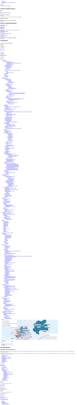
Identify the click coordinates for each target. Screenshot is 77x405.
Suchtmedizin (7, 97)
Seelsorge (6, 196)
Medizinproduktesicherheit (8, 219)
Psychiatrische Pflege (11, 184)
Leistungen (3, 77)
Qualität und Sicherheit (6, 217)
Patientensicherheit (9, 67)
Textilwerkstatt (10, 136)
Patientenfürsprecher (7, 191)
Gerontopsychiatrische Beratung (12, 88)
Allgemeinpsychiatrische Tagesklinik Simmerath (13, 164)
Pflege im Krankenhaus (6, 122)
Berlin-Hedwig (5, 223)
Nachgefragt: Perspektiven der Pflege (10, 126)
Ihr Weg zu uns (3, 386)
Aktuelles (5, 74)
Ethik (5, 69)
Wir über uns (5, 234)
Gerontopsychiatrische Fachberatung (11, 125)
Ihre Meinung (5, 197)
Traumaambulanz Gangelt (8, 119)
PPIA (4, 207)
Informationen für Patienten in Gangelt (10, 181)
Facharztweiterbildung (6, 202)
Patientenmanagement (11, 183)
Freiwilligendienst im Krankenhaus (9, 209)
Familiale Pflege (7, 190)
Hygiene (8, 68)
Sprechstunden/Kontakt (10, 84)
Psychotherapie (7, 90)
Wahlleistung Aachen (8, 130)
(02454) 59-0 (2, 57)
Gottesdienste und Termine (10, 72)
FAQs (6, 316)
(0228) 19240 (2, 38)
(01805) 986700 (2, 36)
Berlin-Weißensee (6, 224)
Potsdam (5, 229)
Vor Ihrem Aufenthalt (9, 182)
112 (0, 13)
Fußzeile (3, 3)
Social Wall (6, 243)
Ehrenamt (6, 171)
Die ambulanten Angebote (10, 137)
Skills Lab (5, 203)
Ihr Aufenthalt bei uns (6, 175)
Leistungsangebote (9, 79)
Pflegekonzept (7, 123)
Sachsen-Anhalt (6, 231)
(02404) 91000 (2, 30)
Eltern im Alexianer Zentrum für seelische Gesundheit (12, 189)
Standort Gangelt (6, 105)
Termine (6, 75)
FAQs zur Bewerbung (8, 300)
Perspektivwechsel (7, 292)
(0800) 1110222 (2, 28)
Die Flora (9, 139)
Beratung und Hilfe (6, 187)
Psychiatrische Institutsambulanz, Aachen (10, 276)
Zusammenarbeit (6, 215)
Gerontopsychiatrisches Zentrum (9, 255)
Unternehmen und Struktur (8, 65)
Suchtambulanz (9, 121)
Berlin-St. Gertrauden (6, 222)
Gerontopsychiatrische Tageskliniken (9, 167)
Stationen (9, 80)
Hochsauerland (5, 225)
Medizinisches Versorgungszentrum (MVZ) (10, 114)
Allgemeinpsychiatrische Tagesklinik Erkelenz (12, 166)
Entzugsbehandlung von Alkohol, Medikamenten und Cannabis (16, 98)
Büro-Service (10, 134)
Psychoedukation (10, 82)
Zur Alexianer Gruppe (4, 399)
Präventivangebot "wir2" (8, 195)
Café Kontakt (10, 138)
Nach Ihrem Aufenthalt (10, 180)
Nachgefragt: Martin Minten (10, 62)
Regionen (3, 220)
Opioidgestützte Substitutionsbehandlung (12, 102)
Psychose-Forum (7, 194)
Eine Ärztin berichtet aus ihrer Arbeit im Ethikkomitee (13, 70)
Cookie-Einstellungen (4, 403)
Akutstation (6, 250)
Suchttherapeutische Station (8, 109)
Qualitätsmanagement (8, 218)
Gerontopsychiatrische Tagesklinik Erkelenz (12, 169)
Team (7, 71)
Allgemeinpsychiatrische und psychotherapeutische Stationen (13, 106)
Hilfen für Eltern (9, 124)
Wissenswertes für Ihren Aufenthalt (12, 185)
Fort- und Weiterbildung (7, 201)
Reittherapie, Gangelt (8, 151)
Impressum (3, 401)
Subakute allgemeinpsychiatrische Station (10, 253)
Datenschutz (3, 402)
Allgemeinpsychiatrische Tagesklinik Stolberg (12, 165)
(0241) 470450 (2, 34)
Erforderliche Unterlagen (11, 179)
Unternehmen (3, 60)
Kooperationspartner (7, 211)
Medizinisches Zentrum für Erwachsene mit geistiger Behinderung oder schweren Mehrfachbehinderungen (18, 111)
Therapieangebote (6, 267)
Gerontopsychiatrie (7, 107)
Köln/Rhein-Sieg (6, 226)
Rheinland (5, 230)
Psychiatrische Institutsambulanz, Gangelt (10, 159)
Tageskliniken (10, 81)
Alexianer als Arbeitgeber (7, 298)
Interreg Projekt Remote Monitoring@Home (9, 313)
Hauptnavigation (4, 1)
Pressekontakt (7, 76)
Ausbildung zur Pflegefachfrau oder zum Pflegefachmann (14, 128)
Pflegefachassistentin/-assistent (9, 204)
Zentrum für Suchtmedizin (8, 120)
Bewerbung (5, 200)
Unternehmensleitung (8, 61)
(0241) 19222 (2, 15)
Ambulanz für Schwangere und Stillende (13, 155)
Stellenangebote (6, 199)
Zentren (4, 110)
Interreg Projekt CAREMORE (7, 213)
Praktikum (5, 208)
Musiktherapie (7, 146)
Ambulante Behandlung (11, 87)
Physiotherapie (7, 149)
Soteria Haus (6, 252)
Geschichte (6, 73)
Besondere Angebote (6, 170)
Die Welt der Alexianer (8, 236)
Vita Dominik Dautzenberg (10, 64)
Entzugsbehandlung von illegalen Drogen (13, 99)
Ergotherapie (6, 269)
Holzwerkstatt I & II (10, 135)
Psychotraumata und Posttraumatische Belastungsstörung (17, 93)
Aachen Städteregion (6, 221)
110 (0, 11)
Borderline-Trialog (7, 188)
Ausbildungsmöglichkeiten (8, 127)
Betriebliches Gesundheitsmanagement (8, 311)
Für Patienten (3, 284)
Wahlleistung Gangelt (8, 131)
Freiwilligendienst (6, 308)
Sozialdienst (6, 152)
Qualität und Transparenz (8, 66)
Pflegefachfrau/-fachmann (8, 205)
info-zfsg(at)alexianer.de (4, 397)
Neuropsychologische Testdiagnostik (9, 271)
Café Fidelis (6, 173)
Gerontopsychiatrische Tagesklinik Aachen (12, 168)
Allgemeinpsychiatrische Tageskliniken (10, 163)
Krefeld (4, 227)
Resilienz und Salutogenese (8, 295)
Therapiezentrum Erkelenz (8, 118)
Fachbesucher (3, 212)
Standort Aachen (6, 78)
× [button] (0, 6)
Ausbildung (5, 303)
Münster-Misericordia (6, 228)
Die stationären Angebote (10, 133)
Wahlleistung (5, 265)
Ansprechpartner (7, 306)
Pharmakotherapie (7, 148)
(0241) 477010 (2, 48)
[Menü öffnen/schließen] (1, 5)
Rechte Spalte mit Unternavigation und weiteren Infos (9, 2)
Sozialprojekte (7, 282)
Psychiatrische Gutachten (8, 117)
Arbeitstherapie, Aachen (8, 132)
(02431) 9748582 (2, 32)
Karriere (3, 297)
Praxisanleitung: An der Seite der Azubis (10, 305)
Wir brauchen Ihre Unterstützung (11, 172)
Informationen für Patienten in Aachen (10, 176)
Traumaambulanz (10, 157)
